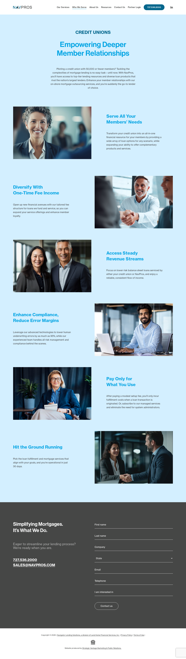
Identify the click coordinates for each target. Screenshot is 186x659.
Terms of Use (139, 635)
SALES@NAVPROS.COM (34, 565)
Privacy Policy (126, 635)
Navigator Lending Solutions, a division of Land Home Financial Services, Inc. (88, 635)
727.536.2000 (25, 560)
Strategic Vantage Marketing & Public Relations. (101, 648)
